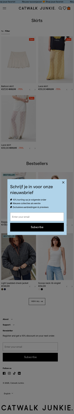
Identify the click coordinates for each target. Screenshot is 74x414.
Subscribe (37, 227)
